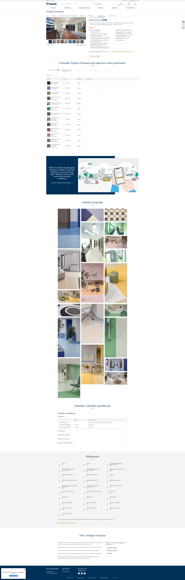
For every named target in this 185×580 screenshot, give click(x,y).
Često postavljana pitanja (51, 573)
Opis (47, 15)
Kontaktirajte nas (132, 0)
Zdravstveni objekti (112, 547)
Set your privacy (13, 575)
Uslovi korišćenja (80, 577)
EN (54, 0)
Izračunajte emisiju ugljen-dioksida (68, 15)
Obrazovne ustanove (112, 550)
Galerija (82, 15)
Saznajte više (112, 15)
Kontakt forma (124, 0)
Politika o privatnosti (92, 577)
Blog (138, 0)
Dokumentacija (101, 15)
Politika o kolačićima (104, 577)
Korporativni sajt (70, 577)
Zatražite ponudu (65, 571)
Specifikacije (91, 15)
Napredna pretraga (98, 3)
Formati (54, 15)
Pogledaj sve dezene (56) (81, 44)
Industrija (109, 553)
